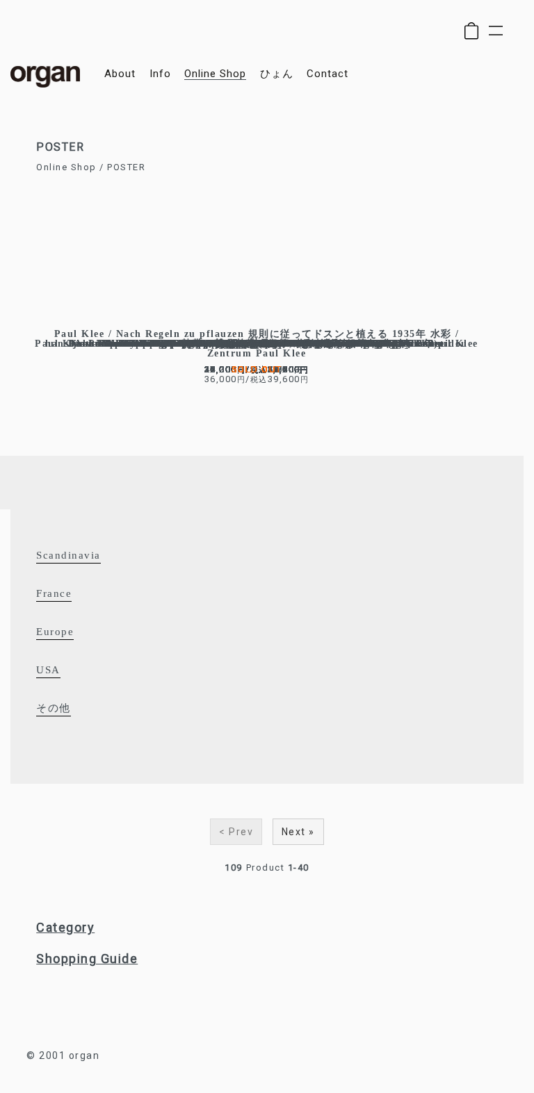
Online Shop (66, 167)
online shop (215, 74)
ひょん (276, 74)
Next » (298, 831)
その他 (53, 708)
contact (327, 74)
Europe (55, 631)
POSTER (126, 167)
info (160, 74)
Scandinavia (68, 555)
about (120, 74)
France (54, 593)
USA (48, 669)
